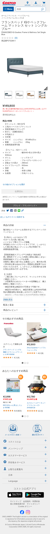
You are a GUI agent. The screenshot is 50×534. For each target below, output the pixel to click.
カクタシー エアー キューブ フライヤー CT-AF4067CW (36, 405)
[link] (7, 210)
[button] (43, 9)
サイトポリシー (33, 504)
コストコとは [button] (14, 441)
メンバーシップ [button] (15, 448)
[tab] (25, 441)
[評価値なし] (8, 37)
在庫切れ (19, 191)
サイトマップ (15, 501)
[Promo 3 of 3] (27, 363)
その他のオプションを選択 (14, 184)
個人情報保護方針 (17, 504)
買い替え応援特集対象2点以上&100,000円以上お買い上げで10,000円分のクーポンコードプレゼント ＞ (25, 110)
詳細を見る (8, 299)
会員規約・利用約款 (31, 501)
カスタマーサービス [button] (17, 455)
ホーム (3, 16)
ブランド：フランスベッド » (25, 205)
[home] (9, 3)
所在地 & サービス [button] (16, 462)
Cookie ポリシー (25, 506)
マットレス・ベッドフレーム (18, 16)
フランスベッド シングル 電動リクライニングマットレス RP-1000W (13, 352)
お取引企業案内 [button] (15, 469)
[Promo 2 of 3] (25, 363)
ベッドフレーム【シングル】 (14, 18)
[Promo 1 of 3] (22, 363)
